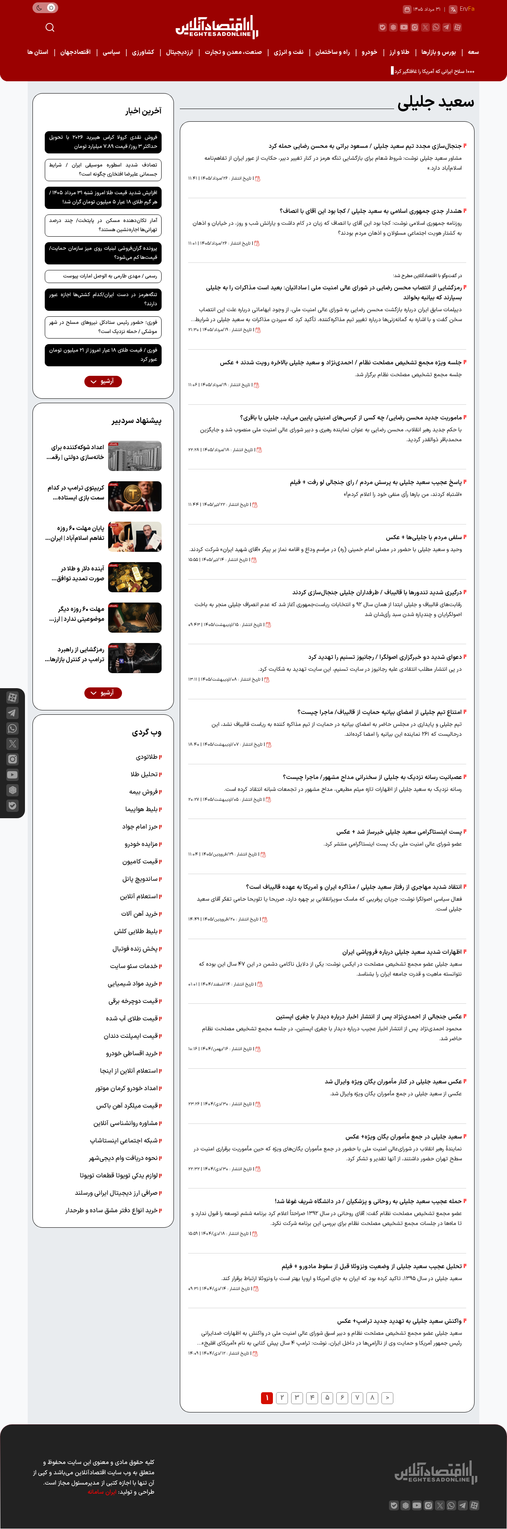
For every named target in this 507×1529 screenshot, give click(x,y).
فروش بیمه (144, 792)
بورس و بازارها (438, 52)
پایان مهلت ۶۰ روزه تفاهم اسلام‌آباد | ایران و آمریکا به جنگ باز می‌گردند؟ (75, 533)
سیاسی (111, 52)
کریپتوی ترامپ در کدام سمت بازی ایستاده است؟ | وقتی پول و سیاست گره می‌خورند (76, 493)
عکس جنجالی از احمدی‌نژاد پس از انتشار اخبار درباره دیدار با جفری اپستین (369, 1017)
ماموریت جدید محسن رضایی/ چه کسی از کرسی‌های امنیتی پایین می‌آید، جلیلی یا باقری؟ (351, 418)
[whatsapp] (436, 27)
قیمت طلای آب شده (132, 1019)
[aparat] (457, 27)
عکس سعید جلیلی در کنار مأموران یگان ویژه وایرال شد (393, 1082)
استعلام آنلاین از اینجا (129, 1071)
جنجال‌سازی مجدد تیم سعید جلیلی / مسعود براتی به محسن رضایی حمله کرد (365, 146)
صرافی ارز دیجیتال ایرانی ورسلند (117, 1193)
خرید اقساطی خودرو (132, 1053)
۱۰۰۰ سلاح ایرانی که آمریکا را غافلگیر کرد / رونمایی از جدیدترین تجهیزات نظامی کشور (388, 72)
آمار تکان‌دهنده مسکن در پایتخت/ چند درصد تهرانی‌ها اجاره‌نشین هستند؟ (103, 225)
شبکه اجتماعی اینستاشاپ (124, 1141)
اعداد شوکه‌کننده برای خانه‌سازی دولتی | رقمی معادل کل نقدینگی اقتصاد (75, 453)
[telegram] (446, 27)
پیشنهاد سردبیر (136, 421)
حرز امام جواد (140, 827)
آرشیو (106, 381)
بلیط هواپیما (142, 809)
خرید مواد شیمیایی (133, 984)
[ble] (382, 27)
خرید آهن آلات (140, 914)
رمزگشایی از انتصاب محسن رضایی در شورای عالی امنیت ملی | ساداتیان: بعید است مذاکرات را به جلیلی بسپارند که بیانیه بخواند (334, 292)
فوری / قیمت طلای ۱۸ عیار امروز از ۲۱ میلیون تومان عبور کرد (103, 355)
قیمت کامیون (140, 862)
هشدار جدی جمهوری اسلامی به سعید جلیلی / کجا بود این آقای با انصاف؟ (371, 211)
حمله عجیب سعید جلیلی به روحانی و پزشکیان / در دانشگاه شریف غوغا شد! (368, 1201)
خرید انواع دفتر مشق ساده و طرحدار (112, 1210)
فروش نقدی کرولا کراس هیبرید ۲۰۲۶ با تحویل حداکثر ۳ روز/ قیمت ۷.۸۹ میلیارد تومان (103, 142)
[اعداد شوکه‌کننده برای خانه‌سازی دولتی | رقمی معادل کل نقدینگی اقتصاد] (135, 456)
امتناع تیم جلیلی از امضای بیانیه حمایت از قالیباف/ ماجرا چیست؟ (379, 712)
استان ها (37, 52)
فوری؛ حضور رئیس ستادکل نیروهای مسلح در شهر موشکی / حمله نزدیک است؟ (103, 327)
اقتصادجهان (75, 52)
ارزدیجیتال (179, 52)
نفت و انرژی (288, 52)
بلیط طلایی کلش (136, 931)
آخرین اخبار (143, 111)
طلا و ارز (399, 52)
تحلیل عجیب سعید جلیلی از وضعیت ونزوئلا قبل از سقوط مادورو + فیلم (372, 1266)
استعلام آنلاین (139, 896)
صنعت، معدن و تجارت (233, 52)
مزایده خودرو (142, 844)
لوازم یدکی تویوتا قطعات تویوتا (119, 1176)
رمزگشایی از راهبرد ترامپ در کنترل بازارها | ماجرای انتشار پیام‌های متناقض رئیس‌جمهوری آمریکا (75, 655)
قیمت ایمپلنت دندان (131, 1036)
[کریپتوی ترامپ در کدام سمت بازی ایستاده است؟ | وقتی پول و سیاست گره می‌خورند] (135, 496)
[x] (12, 744)
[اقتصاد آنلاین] (216, 27)
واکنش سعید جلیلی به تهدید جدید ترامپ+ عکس (399, 1321)
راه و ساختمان (332, 52)
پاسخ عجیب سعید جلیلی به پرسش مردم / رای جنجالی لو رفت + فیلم (376, 482)
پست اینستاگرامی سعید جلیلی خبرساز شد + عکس (399, 832)
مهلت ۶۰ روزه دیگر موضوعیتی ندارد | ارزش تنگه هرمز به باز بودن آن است (74, 614)
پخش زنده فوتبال (135, 949)
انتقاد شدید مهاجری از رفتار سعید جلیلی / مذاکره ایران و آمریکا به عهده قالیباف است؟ (354, 887)
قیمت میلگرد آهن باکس (127, 1106)
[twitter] (425, 27)
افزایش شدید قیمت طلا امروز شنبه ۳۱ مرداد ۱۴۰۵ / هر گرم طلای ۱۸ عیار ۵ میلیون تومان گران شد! (103, 197)
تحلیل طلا (145, 774)
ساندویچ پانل (140, 879)
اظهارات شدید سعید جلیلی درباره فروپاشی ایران (402, 952)
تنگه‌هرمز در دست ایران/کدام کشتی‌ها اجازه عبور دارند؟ (103, 299)
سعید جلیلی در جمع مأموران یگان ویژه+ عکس (403, 1137)
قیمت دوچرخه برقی (134, 1001)
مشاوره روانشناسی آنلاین (126, 1123)
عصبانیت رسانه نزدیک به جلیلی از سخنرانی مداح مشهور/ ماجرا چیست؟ (372, 777)
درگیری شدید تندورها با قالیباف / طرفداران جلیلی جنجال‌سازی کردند (377, 592)
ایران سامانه (102, 1492)
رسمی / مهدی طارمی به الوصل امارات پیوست (110, 276)
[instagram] (414, 27)
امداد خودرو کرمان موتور (127, 1088)
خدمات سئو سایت (134, 966)
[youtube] (404, 27)
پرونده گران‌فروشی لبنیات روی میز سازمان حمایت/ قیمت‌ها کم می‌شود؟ (103, 253)
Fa (471, 9)
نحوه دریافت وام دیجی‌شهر (124, 1158)
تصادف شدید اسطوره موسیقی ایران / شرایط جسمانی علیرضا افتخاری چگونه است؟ (103, 169)
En (463, 9)
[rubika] (393, 27)
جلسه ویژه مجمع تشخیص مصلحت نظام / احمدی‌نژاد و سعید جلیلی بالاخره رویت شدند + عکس (341, 362)
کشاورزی (143, 52)
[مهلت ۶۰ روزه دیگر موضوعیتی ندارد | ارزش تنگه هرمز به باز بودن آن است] (135, 618)
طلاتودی (147, 757)
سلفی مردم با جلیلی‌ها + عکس (424, 537)
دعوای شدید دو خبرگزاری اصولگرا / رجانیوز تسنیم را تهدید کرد (385, 657)
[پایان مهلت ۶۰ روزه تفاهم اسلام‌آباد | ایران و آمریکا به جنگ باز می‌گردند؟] (135, 537)
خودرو (369, 52)
